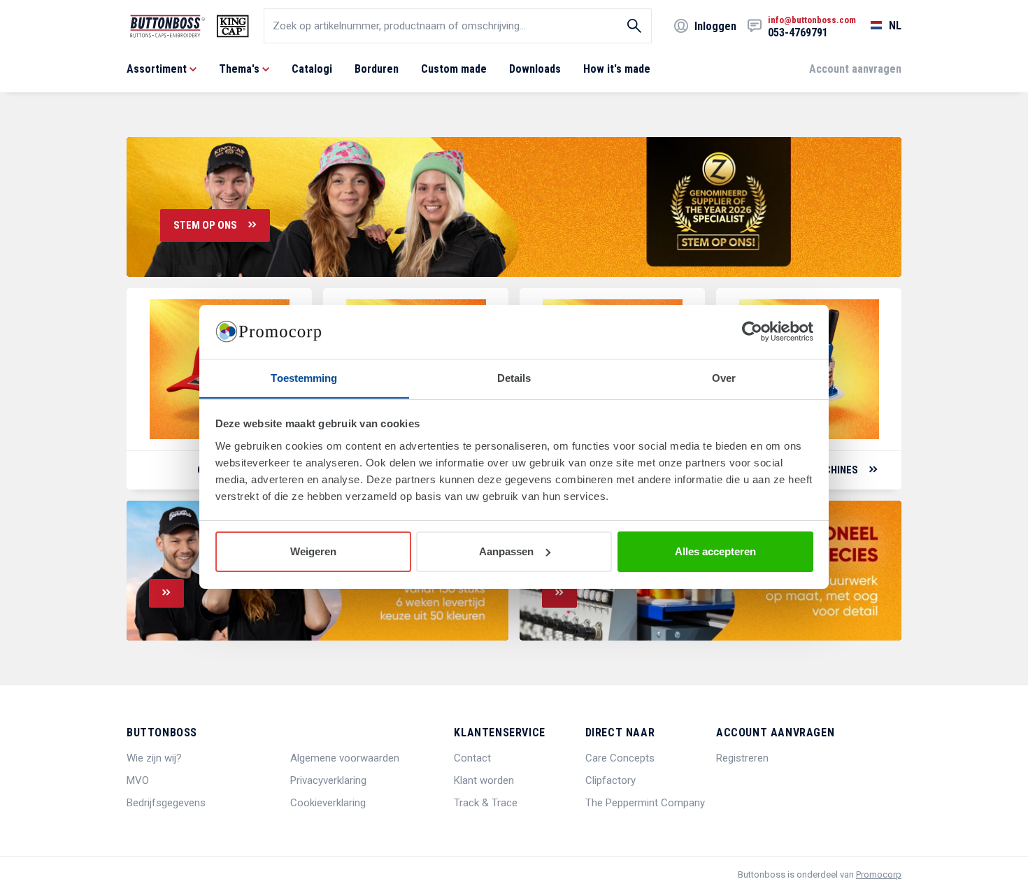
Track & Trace (485, 802)
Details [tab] (514, 377)
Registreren (742, 758)
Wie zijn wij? (154, 758)
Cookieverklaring (328, 802)
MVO (138, 780)
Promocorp (878, 874)
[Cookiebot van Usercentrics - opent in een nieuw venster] (752, 331)
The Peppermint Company (645, 802)
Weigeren (313, 551)
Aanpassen (506, 551)
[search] (458, 25)
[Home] (189, 26)
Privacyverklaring (328, 780)
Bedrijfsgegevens (166, 802)
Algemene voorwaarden (344, 758)
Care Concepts (620, 758)
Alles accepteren (715, 551)
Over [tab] (724, 377)
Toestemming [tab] (304, 377)
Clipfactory (610, 780)
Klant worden (484, 780)
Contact (472, 758)
